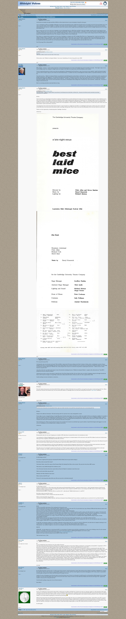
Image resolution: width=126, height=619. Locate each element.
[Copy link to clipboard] (105, 44)
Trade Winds (93, 390)
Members (24, 12)
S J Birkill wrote (48, 406)
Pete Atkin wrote (48, 91)
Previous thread (100, 13)
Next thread (105, 13)
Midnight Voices (22, 9)
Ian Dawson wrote (48, 51)
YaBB (57, 617)
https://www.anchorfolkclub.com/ (66, 531)
